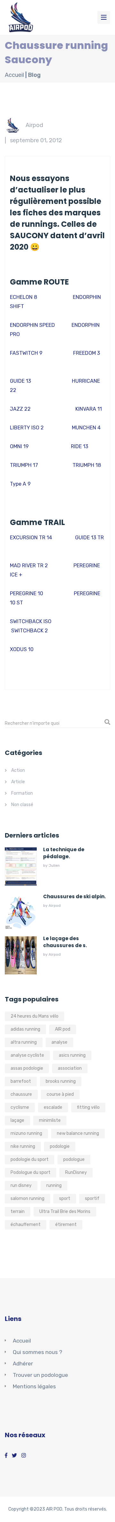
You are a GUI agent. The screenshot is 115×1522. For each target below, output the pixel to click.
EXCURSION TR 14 (31, 538)
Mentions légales (34, 1386)
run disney (21, 1185)
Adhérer (23, 1363)
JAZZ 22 (20, 409)
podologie (60, 1146)
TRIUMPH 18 (87, 465)
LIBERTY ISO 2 (27, 428)
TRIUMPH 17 (24, 465)
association (70, 1068)
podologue (74, 1159)
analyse (59, 1042)
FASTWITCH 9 (26, 353)
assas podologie (27, 1068)
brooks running (61, 1081)
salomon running (27, 1198)
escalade (53, 1107)
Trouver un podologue (40, 1375)
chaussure (21, 1094)
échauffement (26, 1224)
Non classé (22, 804)
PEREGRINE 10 (26, 593)
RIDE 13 (79, 446)
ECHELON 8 (23, 297)
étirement (66, 1224)
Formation (22, 793)
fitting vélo (88, 1107)
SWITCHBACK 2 (29, 631)
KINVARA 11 (88, 409)
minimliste (50, 1120)
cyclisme (20, 1107)
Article (18, 782)
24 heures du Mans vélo (34, 1016)
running (54, 1185)
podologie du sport (30, 1159)
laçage (17, 1120)
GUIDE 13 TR (89, 538)
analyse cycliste (27, 1055)
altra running (24, 1042)
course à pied (60, 1094)
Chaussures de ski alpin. (74, 896)
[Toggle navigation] (103, 17)
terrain (18, 1211)
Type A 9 (20, 484)
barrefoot (21, 1081)
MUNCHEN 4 (86, 428)
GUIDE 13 (20, 381)
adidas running (25, 1029)
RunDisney (76, 1172)
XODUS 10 (22, 649)
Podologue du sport (30, 1172)
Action (18, 770)
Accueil (14, 74)
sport (64, 1198)
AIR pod (62, 1029)
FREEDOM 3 (86, 353)
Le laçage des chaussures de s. (65, 942)
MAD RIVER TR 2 (29, 565)
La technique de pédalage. (63, 853)
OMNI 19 (19, 446)
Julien (54, 865)
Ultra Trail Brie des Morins (64, 1211)
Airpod (34, 125)
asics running (72, 1055)
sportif (92, 1198)
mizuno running (26, 1133)
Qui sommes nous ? (37, 1352)
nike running (23, 1146)
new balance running (78, 1133)
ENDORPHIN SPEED (32, 325)
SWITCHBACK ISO (30, 621)
